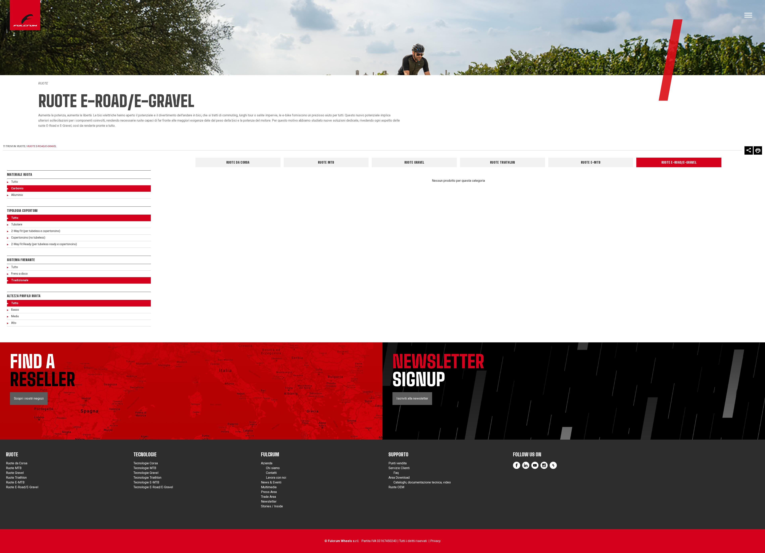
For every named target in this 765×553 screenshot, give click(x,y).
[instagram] (544, 465)
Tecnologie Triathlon (147, 477)
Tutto (14, 181)
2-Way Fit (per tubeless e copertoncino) (35, 231)
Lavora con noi (276, 477)
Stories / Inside (272, 506)
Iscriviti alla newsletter (412, 398)
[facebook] (516, 465)
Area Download (399, 477)
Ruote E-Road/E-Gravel (42, 146)
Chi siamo (273, 468)
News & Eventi (271, 482)
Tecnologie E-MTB (146, 482)
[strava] (553, 465)
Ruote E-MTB (590, 162)
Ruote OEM (396, 487)
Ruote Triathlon (502, 162)
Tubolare (16, 224)
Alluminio (17, 194)
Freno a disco (19, 273)
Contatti (271, 473)
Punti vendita (397, 463)
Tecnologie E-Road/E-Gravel (153, 487)
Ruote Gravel (414, 162)
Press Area (269, 492)
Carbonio (17, 188)
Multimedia (269, 487)
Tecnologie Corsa (145, 463)
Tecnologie (145, 454)
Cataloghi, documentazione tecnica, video (422, 482)
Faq (396, 473)
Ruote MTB (326, 162)
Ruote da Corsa (238, 162)
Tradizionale (19, 280)
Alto (13, 322)
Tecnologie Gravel (145, 473)
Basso (15, 309)
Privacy (435, 541)
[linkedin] (525, 465)
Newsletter (269, 501)
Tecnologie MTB (144, 468)
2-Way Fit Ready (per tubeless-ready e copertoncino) (44, 244)
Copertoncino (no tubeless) (28, 237)
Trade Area (268, 497)
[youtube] (534, 465)
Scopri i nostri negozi (29, 398)
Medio (15, 316)
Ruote (43, 83)
